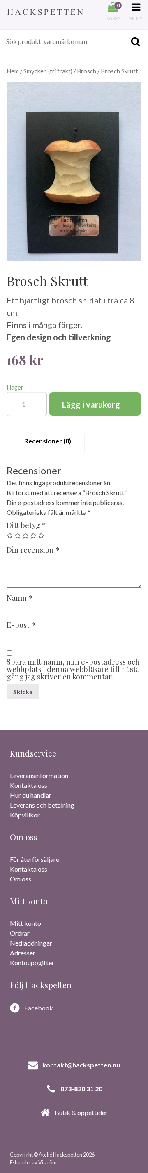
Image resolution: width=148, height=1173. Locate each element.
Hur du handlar (30, 795)
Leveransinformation (39, 775)
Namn (19, 597)
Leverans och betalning (42, 805)
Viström (47, 1162)
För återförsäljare (34, 859)
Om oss (20, 879)
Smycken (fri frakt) (47, 71)
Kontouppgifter (32, 962)
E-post (21, 625)
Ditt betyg (26, 525)
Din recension (33, 549)
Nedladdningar (31, 943)
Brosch (86, 71)
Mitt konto (25, 923)
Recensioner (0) (47, 441)
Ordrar (20, 933)
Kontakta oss (28, 785)
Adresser (22, 953)
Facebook (38, 1008)
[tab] (48, 440)
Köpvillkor (25, 815)
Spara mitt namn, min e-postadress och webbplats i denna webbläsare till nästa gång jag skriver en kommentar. (73, 669)
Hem (13, 71)
